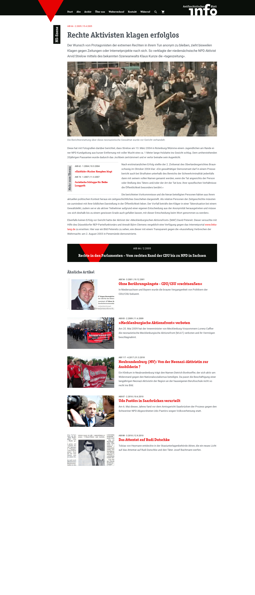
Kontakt (132, 11)
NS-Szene (56, 34)
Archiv (87, 11)
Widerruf (145, 11)
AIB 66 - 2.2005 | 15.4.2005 (79, 26)
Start (70, 11)
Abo (79, 11)
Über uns (100, 11)
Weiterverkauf (116, 11)
